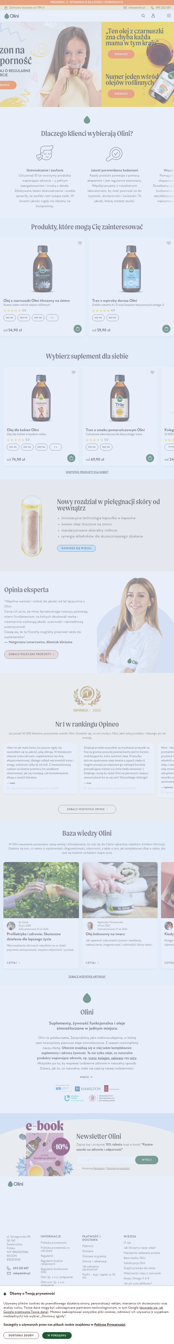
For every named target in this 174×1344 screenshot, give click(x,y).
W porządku (57, 1335)
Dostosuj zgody (21, 1335)
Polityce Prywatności (109, 1325)
